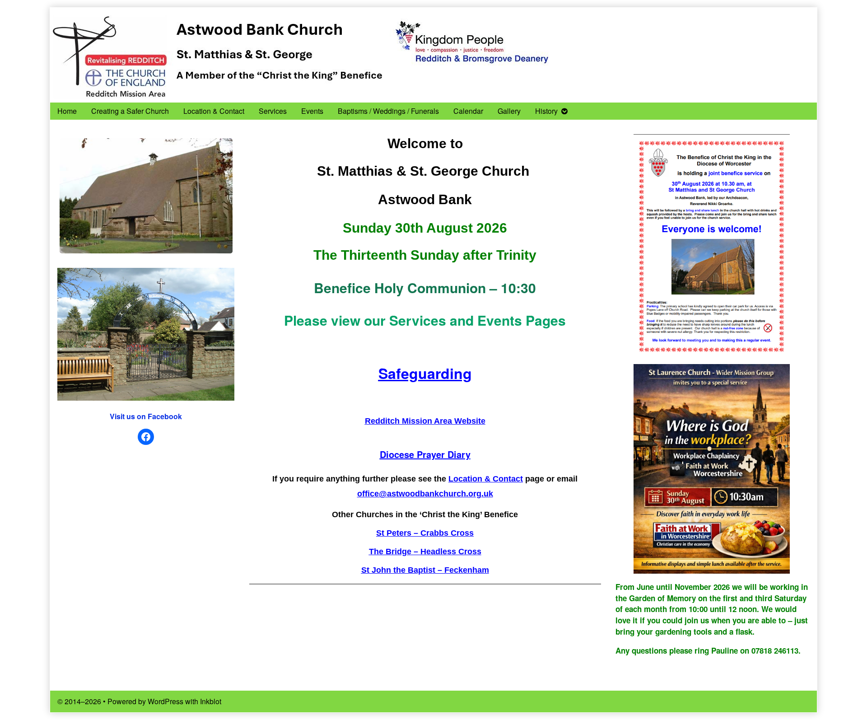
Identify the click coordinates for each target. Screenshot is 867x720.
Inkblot (210, 701)
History (546, 111)
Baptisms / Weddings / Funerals (388, 111)
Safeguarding (425, 373)
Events (312, 111)
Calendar (468, 111)
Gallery (509, 111)
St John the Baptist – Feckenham (425, 570)
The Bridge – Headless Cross (425, 551)
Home (67, 111)
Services (273, 111)
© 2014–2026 (80, 701)
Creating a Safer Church (130, 111)
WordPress (165, 701)
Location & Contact (213, 111)
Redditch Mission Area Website (425, 420)
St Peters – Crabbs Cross (425, 533)
